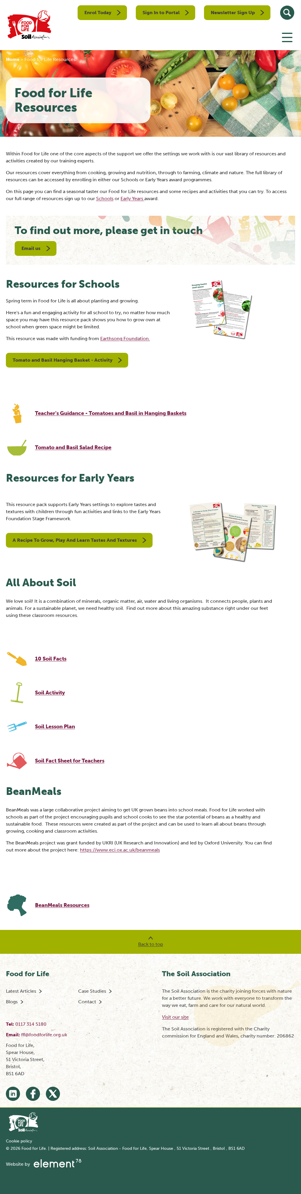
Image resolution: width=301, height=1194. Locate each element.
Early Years (132, 198)
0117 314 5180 (30, 1024)
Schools (104, 198)
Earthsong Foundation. (125, 338)
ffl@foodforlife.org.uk (44, 1034)
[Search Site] (287, 13)
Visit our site (175, 1017)
